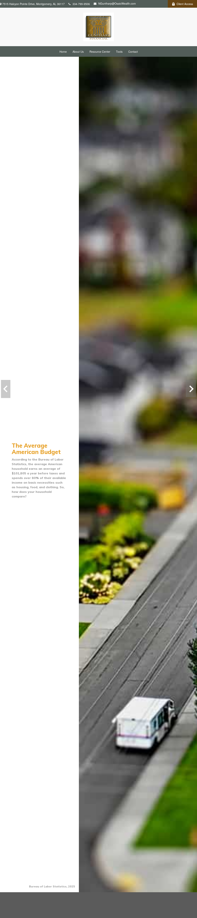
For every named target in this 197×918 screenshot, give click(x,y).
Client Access (185, 4)
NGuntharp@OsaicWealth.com (117, 3)
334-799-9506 (81, 4)
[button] (63, 51)
